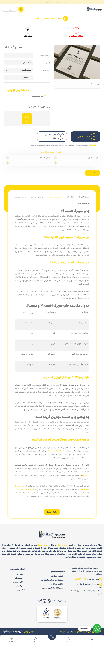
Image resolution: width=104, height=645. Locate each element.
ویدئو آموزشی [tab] (36, 197)
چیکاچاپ (85, 475)
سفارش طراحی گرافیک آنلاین (52, 580)
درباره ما (20, 574)
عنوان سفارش (44, 55)
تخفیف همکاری (57, 584)
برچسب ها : (94, 83)
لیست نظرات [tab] (84, 197)
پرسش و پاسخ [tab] (83, 203)
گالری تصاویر (18, 582)
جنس (48, 62)
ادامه (92, 172)
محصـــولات (19, 578)
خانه (60, 18)
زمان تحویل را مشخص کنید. (39, 106)
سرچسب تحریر (37, 96)
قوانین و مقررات (57, 576)
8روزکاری (27, 121)
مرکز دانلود (18, 586)
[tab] (76, 32)
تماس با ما (19, 590)
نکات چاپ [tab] (70, 197)
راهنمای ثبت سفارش (52, 152)
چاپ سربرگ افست (26, 489)
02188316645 (80, 579)
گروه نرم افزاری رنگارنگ (12, 631)
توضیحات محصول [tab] (54, 197)
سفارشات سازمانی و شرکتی (52, 588)
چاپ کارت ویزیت (55, 451)
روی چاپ (46, 70)
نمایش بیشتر (52, 512)
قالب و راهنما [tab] (20, 197)
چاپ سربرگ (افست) (50, 18)
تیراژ (48, 77)
